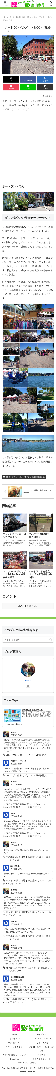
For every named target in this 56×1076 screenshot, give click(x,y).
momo (28, 680)
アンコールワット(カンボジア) (41, 1049)
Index (14, 1034)
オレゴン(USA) (14, 1043)
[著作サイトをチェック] (28, 686)
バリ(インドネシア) (14, 1047)
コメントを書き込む (28, 606)
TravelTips (14, 1059)
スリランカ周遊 (41, 1043)
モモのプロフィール (41, 1059)
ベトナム (41, 1055)
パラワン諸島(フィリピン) (14, 1055)
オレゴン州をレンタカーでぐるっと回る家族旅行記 (25, 477)
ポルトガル (15, 1038)
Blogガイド (41, 1034)
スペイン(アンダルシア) (41, 1038)
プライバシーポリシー (28, 1063)
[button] (45, 87)
